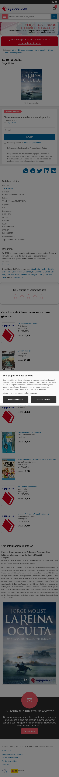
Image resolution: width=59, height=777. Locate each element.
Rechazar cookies (15, 399)
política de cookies (31, 393)
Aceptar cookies (43, 399)
